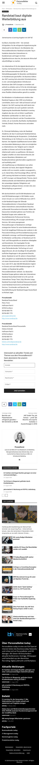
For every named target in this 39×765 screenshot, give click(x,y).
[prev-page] (3, 495)
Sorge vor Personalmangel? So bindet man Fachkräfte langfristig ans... (24, 599)
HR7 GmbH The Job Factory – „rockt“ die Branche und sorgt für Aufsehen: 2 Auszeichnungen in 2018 (29, 420)
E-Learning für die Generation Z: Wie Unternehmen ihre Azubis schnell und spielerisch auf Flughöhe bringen (15, 701)
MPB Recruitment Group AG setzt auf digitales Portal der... (24, 578)
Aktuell (4, 522)
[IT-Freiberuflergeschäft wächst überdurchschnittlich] (7, 559)
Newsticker (9, 8)
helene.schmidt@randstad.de (11, 342)
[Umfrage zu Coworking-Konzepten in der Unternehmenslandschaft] (7, 569)
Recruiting (4, 612)
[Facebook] (10, 30)
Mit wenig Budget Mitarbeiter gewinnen (16, 718)
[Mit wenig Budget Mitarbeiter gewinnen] (7, 540)
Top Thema (5, 572)
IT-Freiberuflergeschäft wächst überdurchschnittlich (23, 558)
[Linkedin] (24, 30)
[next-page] (6, 495)
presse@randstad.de (9, 316)
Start (3, 8)
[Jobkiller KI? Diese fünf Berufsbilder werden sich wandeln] (7, 550)
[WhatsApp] (20, 30)
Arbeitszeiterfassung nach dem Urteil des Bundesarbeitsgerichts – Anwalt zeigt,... (24, 618)
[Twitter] (15, 30)
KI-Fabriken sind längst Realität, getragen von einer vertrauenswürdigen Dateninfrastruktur (18, 671)
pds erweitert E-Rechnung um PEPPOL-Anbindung (19, 489)
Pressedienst (9, 24)
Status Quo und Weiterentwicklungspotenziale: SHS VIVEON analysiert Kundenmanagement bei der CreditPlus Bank (19, 711)
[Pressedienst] (3, 25)
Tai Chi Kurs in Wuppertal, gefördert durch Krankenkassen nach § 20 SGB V (17, 678)
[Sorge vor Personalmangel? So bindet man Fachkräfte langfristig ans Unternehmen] (7, 599)
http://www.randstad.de (9, 318)
